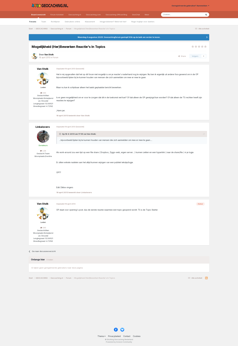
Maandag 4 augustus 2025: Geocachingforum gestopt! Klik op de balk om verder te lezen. (119, 37)
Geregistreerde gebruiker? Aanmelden (190, 6)
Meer (147, 14)
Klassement (90, 21)
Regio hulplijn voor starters (142, 21)
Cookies (136, 336)
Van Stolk (42, 68)
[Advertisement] (111, 304)
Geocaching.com (93, 14)
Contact (126, 336)
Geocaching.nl (74, 14)
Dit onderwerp (193, 14)
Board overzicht (38, 14)
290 (44, 93)
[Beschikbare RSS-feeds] (206, 278)
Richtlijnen (55, 21)
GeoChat (136, 14)
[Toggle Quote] (60, 134)
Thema (101, 336)
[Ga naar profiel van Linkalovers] (43, 136)
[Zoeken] (206, 14)
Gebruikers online (72, 21)
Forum (55, 57)
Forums (32, 21)
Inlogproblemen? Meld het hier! (113, 21)
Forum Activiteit (56, 14)
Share (183, 56)
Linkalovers (43, 126)
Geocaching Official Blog (116, 14)
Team (43, 21)
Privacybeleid (114, 336)
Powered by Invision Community (119, 342)
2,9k (44, 151)
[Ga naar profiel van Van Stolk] (35, 56)
